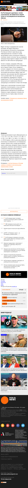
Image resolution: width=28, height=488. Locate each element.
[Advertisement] (11, 116)
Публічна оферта (6, 459)
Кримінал (4, 173)
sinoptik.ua (14, 286)
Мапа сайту (5, 454)
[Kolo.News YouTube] (14, 274)
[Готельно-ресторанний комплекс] (14, 8)
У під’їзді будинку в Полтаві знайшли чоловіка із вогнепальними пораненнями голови (12, 164)
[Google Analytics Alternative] (3, 482)
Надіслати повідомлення (9, 456)
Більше (21, 289)
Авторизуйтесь (14, 211)
